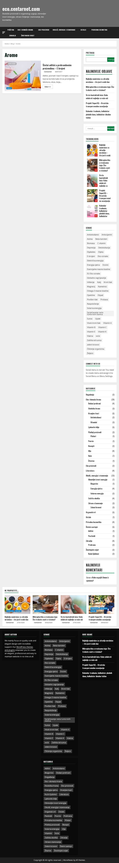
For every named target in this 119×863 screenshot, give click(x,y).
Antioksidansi (93, 234)
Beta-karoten (101, 239)
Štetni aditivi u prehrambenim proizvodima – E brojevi (23, 76)
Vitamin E (91, 331)
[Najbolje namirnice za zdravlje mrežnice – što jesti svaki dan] (17, 604)
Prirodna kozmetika (99, 30)
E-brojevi (91, 256)
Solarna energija (94, 308)
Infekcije (90, 282)
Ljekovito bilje (93, 427)
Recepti (91, 446)
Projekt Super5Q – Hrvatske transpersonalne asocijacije (92, 195)
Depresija (91, 247)
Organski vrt (91, 512)
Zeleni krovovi (96, 507)
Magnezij (91, 286)
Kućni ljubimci (93, 553)
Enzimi (105, 265)
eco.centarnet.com (21, 8)
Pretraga (90, 53)
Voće (90, 455)
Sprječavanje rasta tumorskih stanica (95, 313)
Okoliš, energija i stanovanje (64, 30)
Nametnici (102, 286)
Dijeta (100, 252)
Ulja (89, 451)
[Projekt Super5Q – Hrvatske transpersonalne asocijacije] (101, 604)
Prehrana (92, 545)
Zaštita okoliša (94, 498)
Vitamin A (107, 323)
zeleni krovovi (93, 344)
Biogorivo (94, 483)
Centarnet (48, 72)
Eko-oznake (103, 256)
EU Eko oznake (93, 273)
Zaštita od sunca (94, 340)
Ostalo (83, 30)
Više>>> (49, 87)
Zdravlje (12, 35)
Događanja (90, 394)
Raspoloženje (93, 304)
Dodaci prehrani (94, 403)
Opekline (91, 295)
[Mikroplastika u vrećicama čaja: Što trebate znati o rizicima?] (45, 604)
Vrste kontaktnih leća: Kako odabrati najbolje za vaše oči (92, 180)
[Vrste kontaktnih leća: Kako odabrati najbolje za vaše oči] (73, 604)
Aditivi (9, 88)
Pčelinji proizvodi (94, 432)
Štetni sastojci (92, 527)
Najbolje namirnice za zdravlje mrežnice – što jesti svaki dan (92, 150)
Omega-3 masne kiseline (97, 291)
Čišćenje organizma (95, 349)
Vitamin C (102, 327)
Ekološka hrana (94, 408)
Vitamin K (102, 331)
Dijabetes (91, 252)
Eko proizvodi (43, 30)
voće (98, 336)
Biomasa (91, 243)
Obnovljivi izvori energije (97, 479)
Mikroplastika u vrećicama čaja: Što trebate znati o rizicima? (92, 165)
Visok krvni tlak (93, 323)
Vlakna (90, 336)
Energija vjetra (93, 265)
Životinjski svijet (27, 35)
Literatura (90, 470)
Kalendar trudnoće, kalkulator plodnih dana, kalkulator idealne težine (98, 114)
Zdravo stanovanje (95, 503)
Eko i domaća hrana (25, 30)
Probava (104, 299)
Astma (90, 239)
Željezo (90, 353)
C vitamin (102, 243)
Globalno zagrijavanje (96, 278)
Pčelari (93, 436)
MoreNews (68, 860)
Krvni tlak (108, 282)
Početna (10, 30)
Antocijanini (107, 234)
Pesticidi (91, 536)
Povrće (91, 441)
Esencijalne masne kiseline (98, 269)
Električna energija (95, 260)
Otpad (100, 295)
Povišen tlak (92, 299)
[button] (3, 33)
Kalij (99, 282)
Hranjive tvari (93, 413)
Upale (97, 318)
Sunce (89, 318)
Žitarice (91, 460)
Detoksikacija (104, 247)
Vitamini (94, 422)
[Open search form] (116, 32)
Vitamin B (91, 327)
